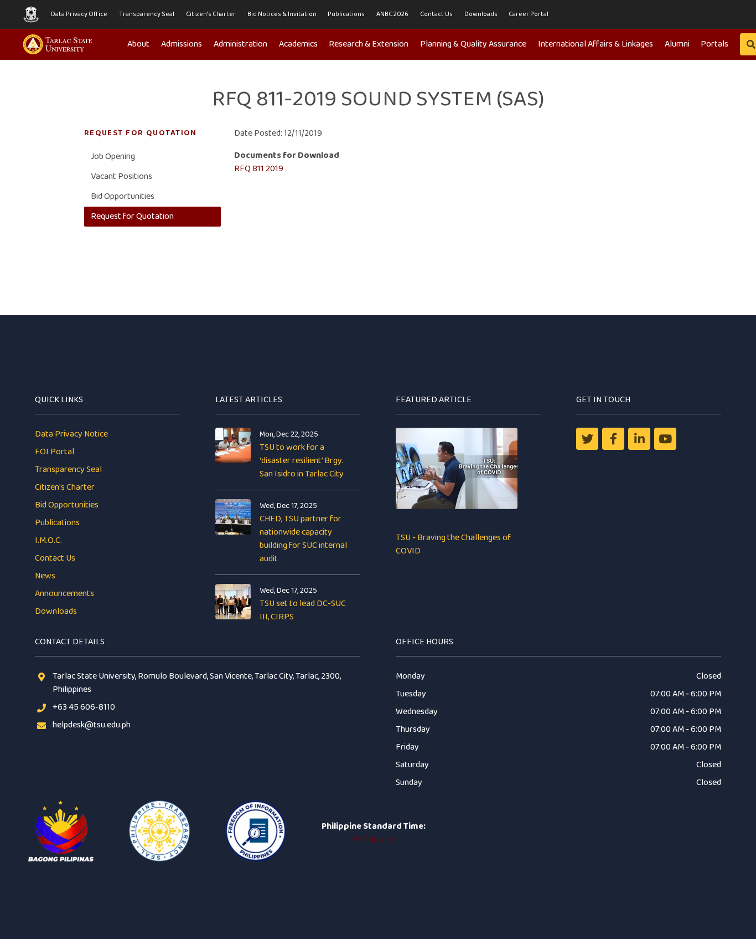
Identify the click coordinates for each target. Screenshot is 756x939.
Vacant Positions (121, 176)
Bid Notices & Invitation (282, 14)
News (45, 576)
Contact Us (436, 14)
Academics (298, 44)
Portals (714, 44)
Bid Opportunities (122, 196)
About (138, 44)
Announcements (64, 594)
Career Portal (528, 14)
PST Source (374, 839)
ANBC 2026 (392, 14)
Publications (346, 14)
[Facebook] (613, 439)
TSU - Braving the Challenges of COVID (453, 544)
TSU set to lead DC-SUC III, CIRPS (303, 610)
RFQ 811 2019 (258, 169)
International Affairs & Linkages (595, 44)
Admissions (181, 44)
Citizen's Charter (211, 14)
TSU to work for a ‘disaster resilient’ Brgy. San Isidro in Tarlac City (302, 460)
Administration (240, 44)
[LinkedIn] (639, 439)
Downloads (481, 14)
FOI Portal (54, 452)
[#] (665, 439)
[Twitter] (587, 439)
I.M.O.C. (48, 540)
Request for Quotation (132, 216)
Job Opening (113, 156)
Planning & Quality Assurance (473, 44)
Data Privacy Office (79, 14)
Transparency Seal (146, 14)
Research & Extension (368, 44)
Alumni (677, 44)
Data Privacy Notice (71, 434)
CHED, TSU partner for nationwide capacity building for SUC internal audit (303, 539)
